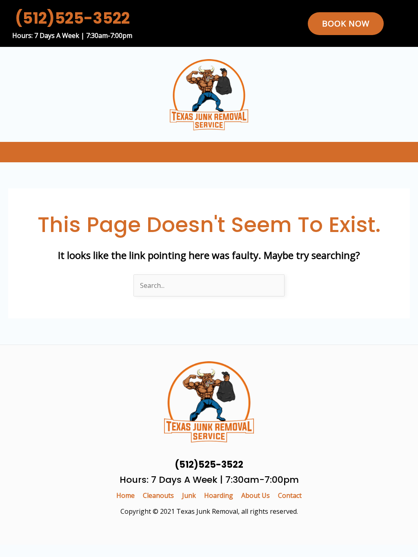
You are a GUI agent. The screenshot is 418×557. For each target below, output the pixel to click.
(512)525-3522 (72, 18)
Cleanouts (158, 495)
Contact (290, 495)
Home (125, 495)
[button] (409, 152)
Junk (189, 495)
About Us (255, 495)
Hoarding (218, 495)
